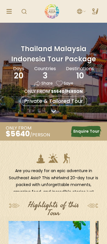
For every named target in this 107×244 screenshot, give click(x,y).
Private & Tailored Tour (53, 101)
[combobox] (81, 11)
